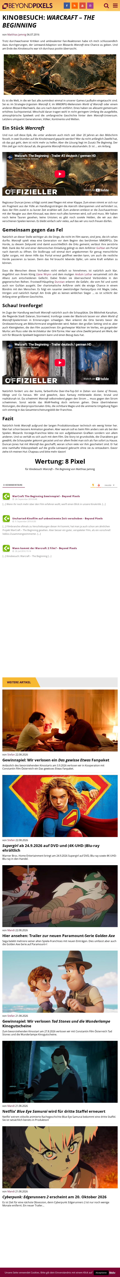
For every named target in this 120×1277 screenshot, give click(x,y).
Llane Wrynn (43, 274)
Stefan (11, 754)
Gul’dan (100, 248)
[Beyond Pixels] (28, 6)
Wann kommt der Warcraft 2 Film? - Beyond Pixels (44, 548)
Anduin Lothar (83, 274)
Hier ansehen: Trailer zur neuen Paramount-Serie (58, 935)
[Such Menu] (106, 5)
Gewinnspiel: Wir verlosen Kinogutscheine (56, 1023)
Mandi (11, 930)
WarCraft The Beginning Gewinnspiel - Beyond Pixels (46, 496)
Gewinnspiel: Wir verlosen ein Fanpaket (55, 759)
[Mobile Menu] (115, 5)
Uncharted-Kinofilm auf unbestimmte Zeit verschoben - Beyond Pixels (57, 518)
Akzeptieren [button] (101, 1272)
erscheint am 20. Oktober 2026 (54, 1196)
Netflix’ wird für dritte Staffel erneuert (53, 1111)
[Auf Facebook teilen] (113, 747)
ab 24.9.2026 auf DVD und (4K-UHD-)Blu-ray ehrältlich (51, 848)
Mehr (112, 1272)
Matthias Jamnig (17, 34)
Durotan (60, 281)
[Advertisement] (60, 601)
